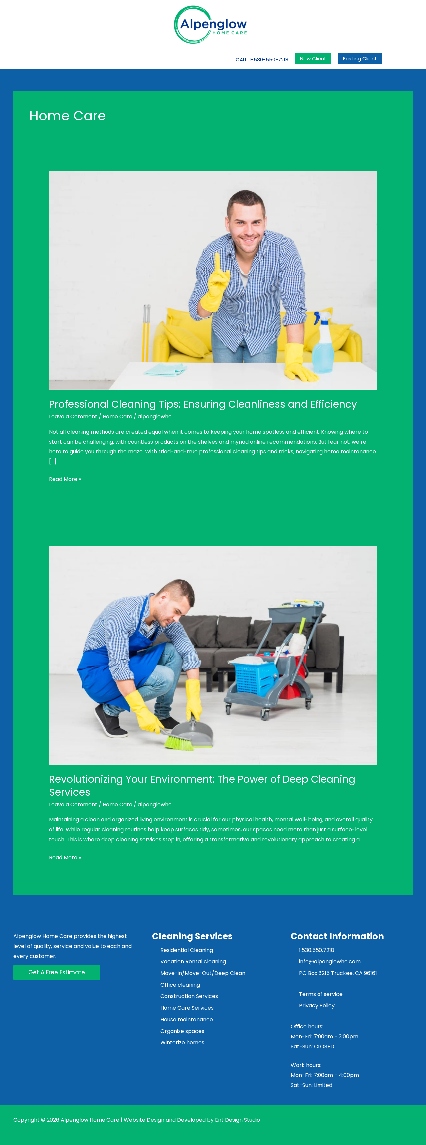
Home (54, 59)
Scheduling (146, 59)
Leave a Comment (73, 416)
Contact (215, 59)
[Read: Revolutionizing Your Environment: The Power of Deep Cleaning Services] (213, 655)
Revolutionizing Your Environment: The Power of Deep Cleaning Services (202, 785)
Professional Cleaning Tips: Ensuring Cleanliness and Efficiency (203, 404)
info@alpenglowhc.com (330, 961)
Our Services (109, 59)
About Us (77, 59)
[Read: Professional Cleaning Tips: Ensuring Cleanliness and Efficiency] (213, 280)
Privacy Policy (317, 1005)
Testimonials (182, 59)
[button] (313, 58)
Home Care (117, 416)
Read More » (65, 479)
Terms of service (321, 994)
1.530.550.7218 (316, 950)
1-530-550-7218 (268, 59)
